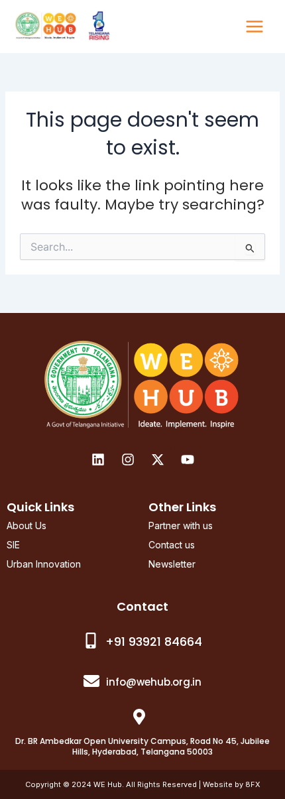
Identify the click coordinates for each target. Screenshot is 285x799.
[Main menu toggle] (254, 26)
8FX (252, 784)
